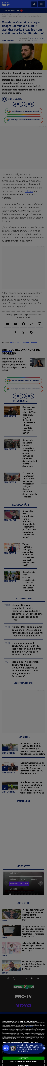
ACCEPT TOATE (23, 1058)
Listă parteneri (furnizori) (8, 1053)
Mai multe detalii (29, 1026)
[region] (23, 1040)
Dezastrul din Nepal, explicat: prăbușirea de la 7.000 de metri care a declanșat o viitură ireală (29, 1048)
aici (30, 1034)
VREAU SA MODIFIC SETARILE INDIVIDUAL (23, 1061)
